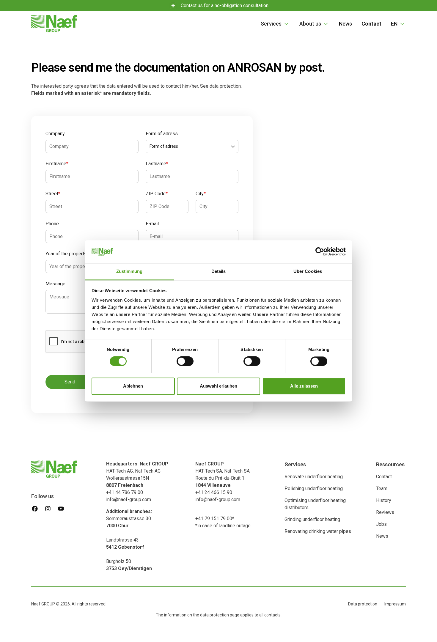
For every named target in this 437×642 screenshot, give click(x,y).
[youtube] (61, 508)
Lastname (157, 163)
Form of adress (162, 133)
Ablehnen (133, 385)
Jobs (381, 524)
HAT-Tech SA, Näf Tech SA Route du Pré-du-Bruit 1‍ (222, 474)
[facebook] (34, 508)
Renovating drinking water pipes (317, 531)
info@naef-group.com (128, 499)
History (383, 500)
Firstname (56, 163)
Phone (52, 223)
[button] (275, 24)
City (201, 193)
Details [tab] (218, 271)
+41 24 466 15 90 (213, 492)
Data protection (362, 604)
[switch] (185, 361)
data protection (225, 86)
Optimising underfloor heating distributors (315, 504)
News (345, 24)
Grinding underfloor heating (312, 519)
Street (52, 193)
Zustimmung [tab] (129, 271)
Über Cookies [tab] (307, 271)
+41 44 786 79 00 (124, 492)
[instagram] (47, 508)
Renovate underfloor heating (313, 476)
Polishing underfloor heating (313, 488)
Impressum (395, 604)
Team (381, 488)
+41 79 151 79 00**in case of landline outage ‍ (223, 522)
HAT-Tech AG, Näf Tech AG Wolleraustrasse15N (137, 474)
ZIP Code (157, 193)
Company (55, 133)
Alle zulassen (304, 385)
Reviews (385, 512)
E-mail (152, 223)
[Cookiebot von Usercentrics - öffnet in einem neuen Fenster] (320, 251)
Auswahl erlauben (218, 385)
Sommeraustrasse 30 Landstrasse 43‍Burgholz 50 (129, 540)
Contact (384, 476)
